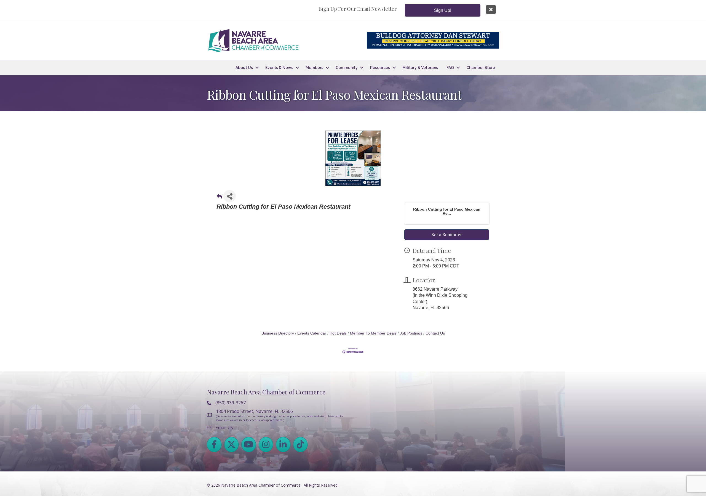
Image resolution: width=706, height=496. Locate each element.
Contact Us (435, 333)
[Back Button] (219, 197)
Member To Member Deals (373, 333)
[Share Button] (229, 196)
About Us (244, 67)
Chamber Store (480, 67)
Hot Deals (338, 333)
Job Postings (411, 333)
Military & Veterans (420, 67)
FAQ (450, 67)
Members (314, 67)
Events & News (279, 67)
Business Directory (277, 333)
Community (347, 67)
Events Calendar (311, 333)
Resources (380, 67)
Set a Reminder (447, 234)
